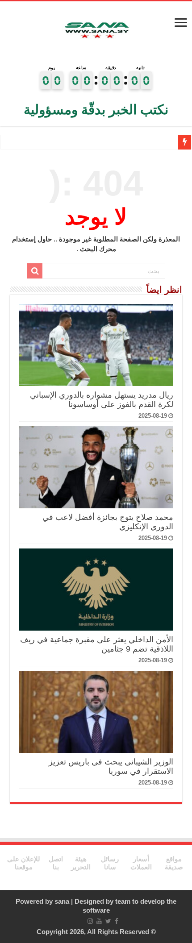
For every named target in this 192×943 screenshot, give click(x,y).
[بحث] (34, 270)
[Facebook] (116, 921)
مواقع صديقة (174, 863)
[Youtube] (99, 921)
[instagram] (90, 921)
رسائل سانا (110, 863)
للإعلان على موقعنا (23, 863)
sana (61, 901)
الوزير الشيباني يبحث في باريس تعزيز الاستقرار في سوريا (111, 766)
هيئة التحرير (81, 863)
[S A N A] (96, 30)
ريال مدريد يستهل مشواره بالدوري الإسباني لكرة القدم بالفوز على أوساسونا (101, 399)
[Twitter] (108, 921)
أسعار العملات (141, 863)
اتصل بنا (56, 863)
